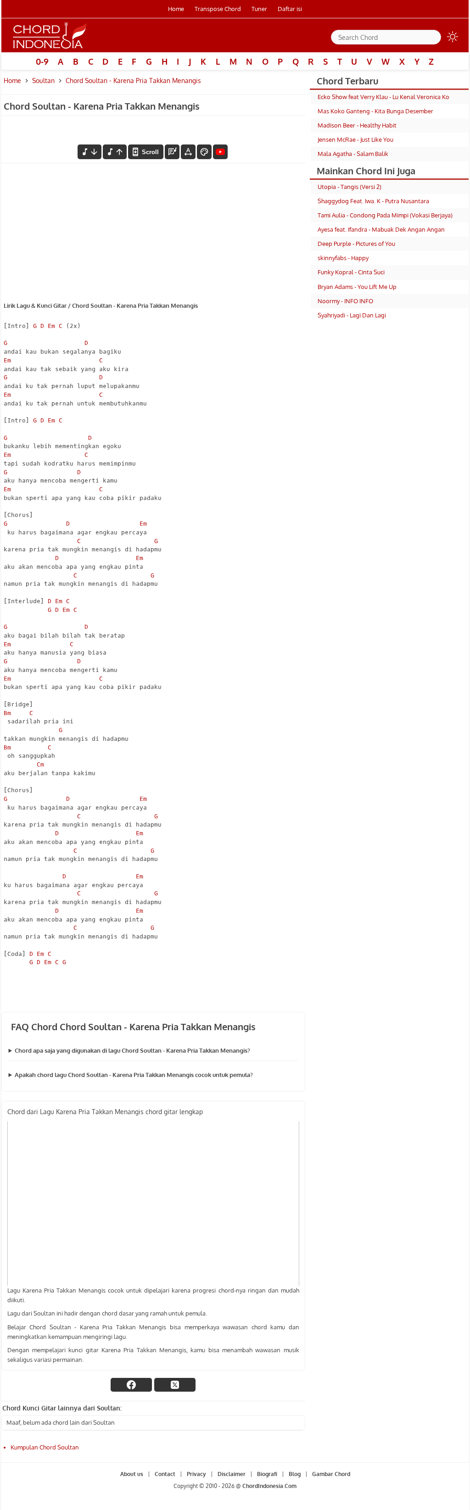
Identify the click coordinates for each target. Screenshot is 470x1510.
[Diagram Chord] (172, 151)
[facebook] (131, 1385)
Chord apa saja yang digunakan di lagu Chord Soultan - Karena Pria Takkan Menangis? (132, 1050)
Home (176, 8)
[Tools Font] (188, 151)
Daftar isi (290, 8)
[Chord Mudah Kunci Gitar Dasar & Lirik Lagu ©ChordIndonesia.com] (50, 48)
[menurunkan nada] (89, 151)
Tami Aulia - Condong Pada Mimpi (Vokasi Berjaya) (385, 215)
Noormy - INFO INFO (345, 301)
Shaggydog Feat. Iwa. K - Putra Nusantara (373, 201)
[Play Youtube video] (153, 1203)
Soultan (43, 80)
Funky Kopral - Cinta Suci (351, 272)
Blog (295, 1474)
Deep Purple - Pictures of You (356, 243)
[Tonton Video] (220, 151)
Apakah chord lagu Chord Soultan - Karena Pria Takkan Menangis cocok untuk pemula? (134, 1074)
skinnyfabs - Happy (343, 257)
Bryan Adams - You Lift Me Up (357, 286)
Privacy (196, 1474)
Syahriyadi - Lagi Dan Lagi (352, 315)
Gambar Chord (331, 1474)
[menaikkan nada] (115, 151)
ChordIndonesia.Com (269, 1486)
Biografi (267, 1474)
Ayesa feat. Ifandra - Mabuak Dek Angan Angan (381, 229)
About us (131, 1474)
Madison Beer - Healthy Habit (357, 125)
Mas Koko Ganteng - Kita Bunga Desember (375, 111)
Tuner (259, 8)
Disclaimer (232, 1474)
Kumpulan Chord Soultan (45, 1447)
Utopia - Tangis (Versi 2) (349, 186)
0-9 (42, 61)
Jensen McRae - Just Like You (355, 139)
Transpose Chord (218, 8)
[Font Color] (204, 151)
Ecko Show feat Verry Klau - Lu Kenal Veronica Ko (383, 96)
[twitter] (175, 1385)
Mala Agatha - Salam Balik (353, 153)
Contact (165, 1474)
